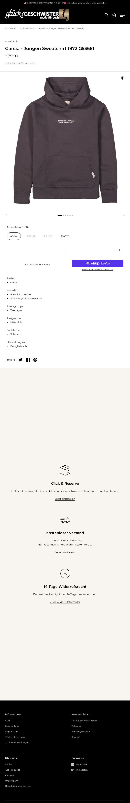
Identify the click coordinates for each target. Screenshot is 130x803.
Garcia (14, 41)
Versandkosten (28, 63)
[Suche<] (106, 15)
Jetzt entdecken (65, 498)
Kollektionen (27, 28)
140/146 (13, 236)
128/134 (31, 236)
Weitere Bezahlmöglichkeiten (97, 270)
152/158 (48, 236)
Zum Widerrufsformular (65, 602)
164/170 (65, 236)
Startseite (10, 28)
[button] (123, 215)
